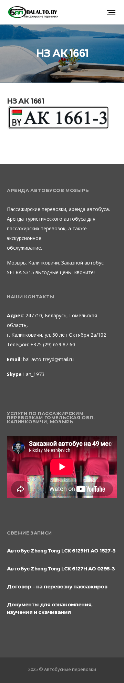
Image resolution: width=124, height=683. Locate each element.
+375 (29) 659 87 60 (52, 344)
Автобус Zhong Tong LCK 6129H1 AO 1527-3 (61, 550)
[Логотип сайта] (33, 12)
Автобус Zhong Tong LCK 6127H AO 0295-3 (61, 568)
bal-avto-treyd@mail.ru (48, 359)
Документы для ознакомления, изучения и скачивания (50, 608)
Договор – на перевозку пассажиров (57, 586)
